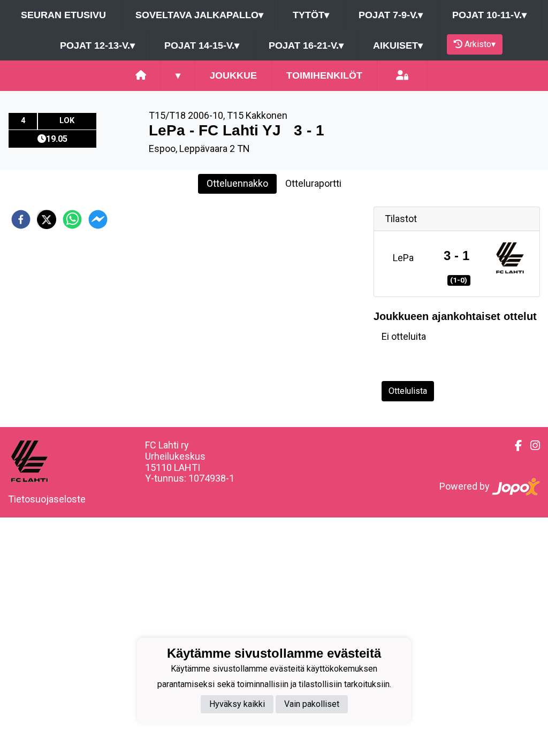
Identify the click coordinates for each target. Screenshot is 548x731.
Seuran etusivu (63, 15)
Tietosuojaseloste (47, 499)
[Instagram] (531, 446)
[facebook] (21, 219)
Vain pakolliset (311, 704)
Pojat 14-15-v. (201, 45)
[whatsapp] (72, 219)
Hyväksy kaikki (237, 704)
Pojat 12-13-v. (97, 45)
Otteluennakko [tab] (237, 183)
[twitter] (46, 219)
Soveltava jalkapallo (199, 15)
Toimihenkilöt (324, 75)
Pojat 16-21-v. (306, 45)
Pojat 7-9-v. (391, 15)
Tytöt (311, 15)
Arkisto (480, 44)
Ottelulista (408, 391)
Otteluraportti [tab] (313, 183)
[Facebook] (514, 446)
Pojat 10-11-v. (489, 15)
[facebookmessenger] (98, 219)
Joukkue (233, 75)
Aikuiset (398, 45)
